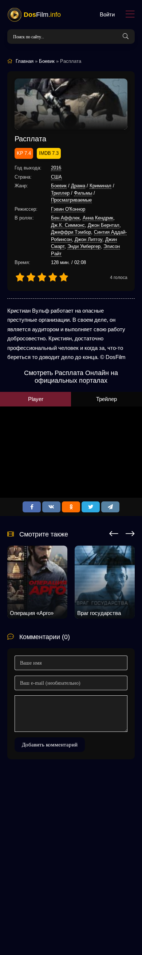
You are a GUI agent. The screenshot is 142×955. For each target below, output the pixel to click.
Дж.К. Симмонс (68, 225)
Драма (78, 185)
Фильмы (83, 193)
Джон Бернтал (103, 225)
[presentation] (113, 532)
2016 (56, 168)
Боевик (59, 185)
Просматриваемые (71, 200)
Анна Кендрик (98, 218)
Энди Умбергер (83, 246)
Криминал (100, 185)
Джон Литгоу (88, 239)
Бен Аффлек (65, 218)
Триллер (60, 193)
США (56, 177)
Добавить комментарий (50, 745)
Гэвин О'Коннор (68, 209)
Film (42, 14)
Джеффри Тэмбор (71, 232)
